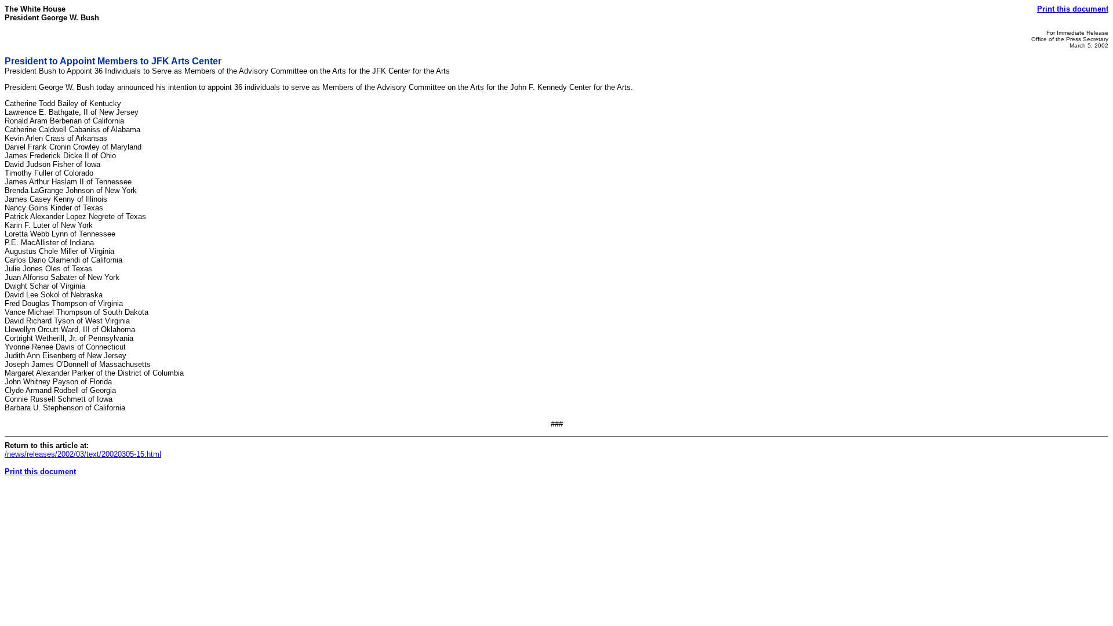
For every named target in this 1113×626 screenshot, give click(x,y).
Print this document (1072, 9)
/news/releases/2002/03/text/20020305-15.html (83, 454)
